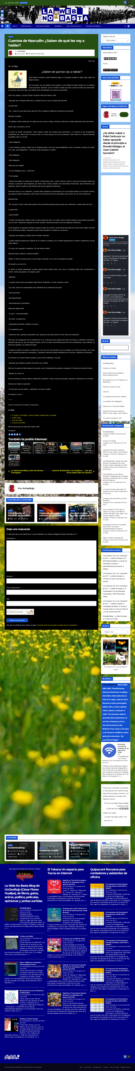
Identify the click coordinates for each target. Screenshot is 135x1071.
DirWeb (112, 434)
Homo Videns (114, 491)
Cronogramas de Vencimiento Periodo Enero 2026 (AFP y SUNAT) (117, 914)
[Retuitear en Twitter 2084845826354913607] (108, 325)
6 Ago (123, 289)
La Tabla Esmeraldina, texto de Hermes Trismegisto (27, 472)
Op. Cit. (11, 36)
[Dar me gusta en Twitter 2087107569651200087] (112, 263)
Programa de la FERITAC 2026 (74, 939)
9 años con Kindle (109, 368)
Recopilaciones (43, 26)
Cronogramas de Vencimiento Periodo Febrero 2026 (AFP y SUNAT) (117, 886)
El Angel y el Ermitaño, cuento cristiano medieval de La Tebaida (34, 415)
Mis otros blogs (74, 26)
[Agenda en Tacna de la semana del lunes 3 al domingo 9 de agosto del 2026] (54, 999)
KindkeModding (108, 432)
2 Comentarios (57, 856)
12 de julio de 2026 (111, 851)
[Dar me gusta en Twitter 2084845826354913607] (112, 325)
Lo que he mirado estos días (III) (114, 489)
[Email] (2, 22)
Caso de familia (17, 420)
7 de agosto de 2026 (48, 854)
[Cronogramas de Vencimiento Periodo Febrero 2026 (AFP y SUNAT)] (97, 890)
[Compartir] (2, 26)
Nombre (10, 576)
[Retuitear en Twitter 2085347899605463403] (108, 306)
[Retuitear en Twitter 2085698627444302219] (108, 282)
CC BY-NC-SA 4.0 (113, 809)
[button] (125, 26)
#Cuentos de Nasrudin (36, 54)
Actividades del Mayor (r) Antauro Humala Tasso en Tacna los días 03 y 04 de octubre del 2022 (115, 609)
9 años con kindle (109, 441)
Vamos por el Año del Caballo (113, 406)
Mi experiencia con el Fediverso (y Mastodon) (113, 847)
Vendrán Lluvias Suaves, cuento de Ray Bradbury (82, 515)
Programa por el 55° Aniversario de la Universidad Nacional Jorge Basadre (75, 910)
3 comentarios (107, 158)
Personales (26, 26)
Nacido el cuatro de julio (111, 387)
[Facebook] (2, 11)
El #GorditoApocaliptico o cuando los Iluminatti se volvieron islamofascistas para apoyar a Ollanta (115, 563)
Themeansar (38, 1067)
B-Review (113, 517)
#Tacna (106, 299)
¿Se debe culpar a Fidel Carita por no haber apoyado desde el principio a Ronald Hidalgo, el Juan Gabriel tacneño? (114, 143)
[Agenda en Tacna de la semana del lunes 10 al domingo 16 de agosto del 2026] (54, 971)
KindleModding (108, 363)
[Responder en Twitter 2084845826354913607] (104, 325)
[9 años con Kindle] (11, 942)
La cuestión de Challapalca (112, 401)
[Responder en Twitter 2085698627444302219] (104, 282)
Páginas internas (93, 26)
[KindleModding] (11, 914)
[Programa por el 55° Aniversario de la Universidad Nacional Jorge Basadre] (54, 915)
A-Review (113, 531)
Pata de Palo (114, 467)
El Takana (54, 869)
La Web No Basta (16, 885)
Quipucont (97, 869)
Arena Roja (113, 540)
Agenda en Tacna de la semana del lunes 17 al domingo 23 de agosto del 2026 (74, 882)
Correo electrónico (13, 588)
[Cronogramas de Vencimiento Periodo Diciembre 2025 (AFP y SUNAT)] (97, 947)
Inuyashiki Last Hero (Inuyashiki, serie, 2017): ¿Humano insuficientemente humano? (114, 527)
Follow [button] (124, 115)
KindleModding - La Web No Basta (115, 616)
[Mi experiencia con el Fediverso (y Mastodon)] (11, 997)
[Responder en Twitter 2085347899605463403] (104, 306)
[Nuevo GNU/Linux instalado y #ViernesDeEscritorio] (11, 968)
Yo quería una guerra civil (112, 418)
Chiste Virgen (16, 418)
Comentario (11, 538)
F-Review (113, 454)
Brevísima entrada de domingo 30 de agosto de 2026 (123, 748)
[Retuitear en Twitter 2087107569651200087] (108, 263)
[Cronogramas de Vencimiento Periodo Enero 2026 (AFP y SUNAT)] (97, 918)
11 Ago (124, 250)
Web (8, 599)
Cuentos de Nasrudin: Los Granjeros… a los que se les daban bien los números (72, 472)
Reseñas (58, 26)
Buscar (105, 341)
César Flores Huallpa (114, 250)
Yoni (111, 443)
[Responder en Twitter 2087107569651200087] (104, 263)
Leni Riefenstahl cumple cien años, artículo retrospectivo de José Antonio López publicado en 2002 (115, 463)
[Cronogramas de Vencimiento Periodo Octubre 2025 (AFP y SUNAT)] (97, 1005)
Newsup (29, 1067)
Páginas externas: (109, 36)
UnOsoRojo (21, 51)
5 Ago (123, 312)
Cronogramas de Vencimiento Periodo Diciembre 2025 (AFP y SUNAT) (117, 942)
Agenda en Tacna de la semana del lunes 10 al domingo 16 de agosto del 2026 (74, 967)
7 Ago (123, 269)
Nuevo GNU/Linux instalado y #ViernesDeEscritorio (82, 847)
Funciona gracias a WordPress (14, 1067)
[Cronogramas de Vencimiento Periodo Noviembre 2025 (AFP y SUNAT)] (97, 975)
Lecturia (106, 392)
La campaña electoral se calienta (114, 396)
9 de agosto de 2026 (17, 851)
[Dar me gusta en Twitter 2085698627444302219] (112, 282)
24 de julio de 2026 (79, 851)
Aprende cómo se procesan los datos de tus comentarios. (57, 625)
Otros (111, 502)
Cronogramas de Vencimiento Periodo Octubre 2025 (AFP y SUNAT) (117, 1001)
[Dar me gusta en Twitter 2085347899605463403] (112, 306)
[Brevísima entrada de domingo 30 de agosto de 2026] (109, 750)
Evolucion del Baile (18, 423)
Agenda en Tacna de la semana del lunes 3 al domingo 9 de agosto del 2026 (74, 995)
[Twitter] (2, 15)
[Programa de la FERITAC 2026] (54, 945)
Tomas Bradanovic (109, 685)
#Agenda (118, 297)
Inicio (15, 26)
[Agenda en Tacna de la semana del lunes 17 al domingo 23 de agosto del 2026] (54, 886)
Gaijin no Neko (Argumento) (113, 538)
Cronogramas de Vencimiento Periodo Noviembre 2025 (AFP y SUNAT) (117, 971)
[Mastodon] (2, 19)
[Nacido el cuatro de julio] (11, 1025)
